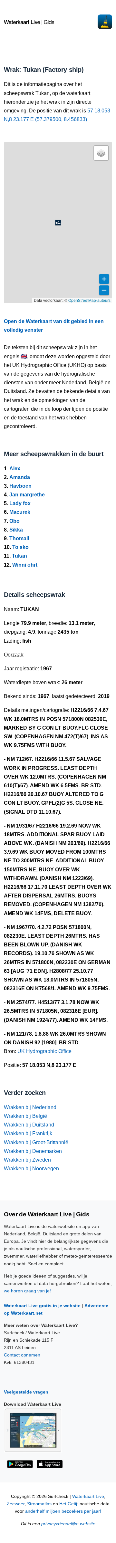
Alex (14, 468)
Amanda (19, 477)
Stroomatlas (39, 1503)
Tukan (19, 556)
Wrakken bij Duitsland (29, 1124)
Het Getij (68, 1503)
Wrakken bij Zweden (27, 1160)
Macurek (19, 512)
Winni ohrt (24, 565)
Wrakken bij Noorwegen (31, 1168)
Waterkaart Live (88, 1496)
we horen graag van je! (27, 1290)
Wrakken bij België (25, 1116)
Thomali (19, 538)
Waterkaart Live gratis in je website (42, 1305)
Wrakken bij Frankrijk (28, 1133)
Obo (14, 521)
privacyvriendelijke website (68, 1523)
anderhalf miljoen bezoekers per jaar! (63, 1511)
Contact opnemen (22, 1354)
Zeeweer (15, 1503)
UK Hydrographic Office (44, 1051)
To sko (20, 547)
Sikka (16, 529)
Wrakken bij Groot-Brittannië (36, 1142)
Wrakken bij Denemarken (33, 1151)
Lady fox (20, 503)
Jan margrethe (27, 494)
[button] (58, 222)
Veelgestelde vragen (26, 1391)
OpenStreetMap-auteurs (89, 300)
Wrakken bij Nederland (30, 1107)
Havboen (20, 486)
